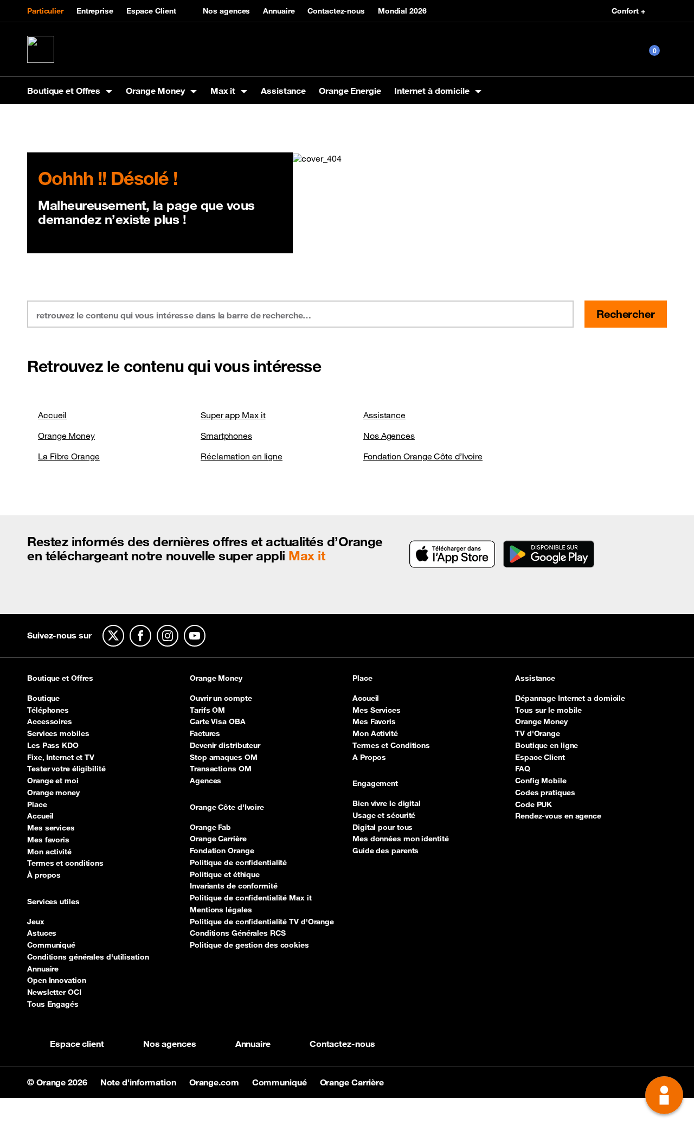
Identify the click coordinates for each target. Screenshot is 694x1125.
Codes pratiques (545, 792)
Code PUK (533, 804)
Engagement (375, 783)
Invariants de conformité (234, 886)
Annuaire (278, 11)
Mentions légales (221, 910)
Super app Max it (233, 415)
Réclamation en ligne (241, 456)
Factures (205, 733)
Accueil (52, 415)
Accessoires (49, 721)
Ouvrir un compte (221, 698)
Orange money (53, 792)
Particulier (45, 11)
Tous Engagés (53, 1004)
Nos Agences (389, 435)
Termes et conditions (65, 863)
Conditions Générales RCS (238, 933)
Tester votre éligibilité (66, 769)
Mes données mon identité (400, 838)
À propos (44, 875)
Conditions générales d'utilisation (88, 957)
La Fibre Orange (69, 456)
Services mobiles (58, 733)
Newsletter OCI (54, 992)
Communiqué (51, 945)
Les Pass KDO (53, 745)
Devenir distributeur (225, 745)
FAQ (522, 769)
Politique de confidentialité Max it (251, 898)
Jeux (35, 921)
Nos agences (226, 11)
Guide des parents (385, 850)
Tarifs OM (207, 710)
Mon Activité (375, 733)
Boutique (43, 698)
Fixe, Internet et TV (60, 757)
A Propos (369, 757)
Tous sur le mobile (548, 710)
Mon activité (49, 851)
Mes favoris (48, 840)
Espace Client (151, 11)
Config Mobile (541, 780)
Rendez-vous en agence (558, 816)
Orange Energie (350, 90)
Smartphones (226, 435)
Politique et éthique (225, 874)
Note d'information (139, 1082)
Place (37, 804)
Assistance (283, 90)
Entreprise (94, 11)
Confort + (628, 11)
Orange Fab (210, 827)
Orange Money (66, 435)
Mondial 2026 (402, 11)
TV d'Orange (537, 733)
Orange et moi (53, 780)
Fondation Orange (222, 850)
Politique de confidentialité (238, 862)
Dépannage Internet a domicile (570, 698)
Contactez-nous (336, 11)
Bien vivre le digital (386, 803)
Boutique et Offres (60, 678)
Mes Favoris (374, 721)
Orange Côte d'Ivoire (227, 807)
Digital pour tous (382, 827)
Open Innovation (56, 980)
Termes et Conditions (391, 745)
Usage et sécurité (383, 815)
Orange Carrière (218, 838)
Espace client (77, 1043)
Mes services (51, 828)
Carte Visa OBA (218, 721)
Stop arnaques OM (223, 757)
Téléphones (48, 710)
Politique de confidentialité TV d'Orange (262, 921)
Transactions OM (221, 769)
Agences (205, 780)
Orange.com (215, 1082)
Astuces (41, 933)
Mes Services (376, 710)
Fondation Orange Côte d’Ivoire (423, 456)
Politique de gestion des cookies (249, 945)
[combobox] (218, 314)
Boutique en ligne (546, 745)
